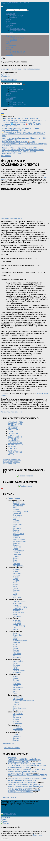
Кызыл (15, 686)
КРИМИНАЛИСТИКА (15, 422)
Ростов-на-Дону (19, 626)
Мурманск (16, 611)
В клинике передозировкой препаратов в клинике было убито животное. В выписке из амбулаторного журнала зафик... (25, 786)
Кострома (16, 581)
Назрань (16, 719)
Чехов (15, 562)
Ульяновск (17, 654)
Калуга (15, 579)
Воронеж (16, 575)
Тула (14, 596)
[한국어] (24, 114)
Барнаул (16, 678)
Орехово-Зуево (19, 539)
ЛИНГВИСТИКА (13, 439)
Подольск (16, 543)
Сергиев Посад (18, 551)
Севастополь (18, 729)
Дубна (15, 507)
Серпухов (16, 552)
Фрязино (16, 558)
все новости (6, 156)
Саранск (16, 650)
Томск (15, 693)
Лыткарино (17, 528)
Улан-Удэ (16, 702)
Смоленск (16, 590)
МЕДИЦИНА (12, 428)
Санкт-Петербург (19, 601)
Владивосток (18, 699)
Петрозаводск (18, 612)
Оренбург (16, 642)
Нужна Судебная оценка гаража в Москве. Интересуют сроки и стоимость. (24, 791)
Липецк (15, 584)
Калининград (18, 609)
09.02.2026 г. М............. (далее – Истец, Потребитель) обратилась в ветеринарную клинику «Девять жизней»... (24, 760)
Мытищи (16, 532)
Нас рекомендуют (17, 16)
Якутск (15, 710)
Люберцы (16, 530)
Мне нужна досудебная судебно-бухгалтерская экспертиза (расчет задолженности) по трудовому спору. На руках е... (26, 771)
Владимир (17, 573)
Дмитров (16, 502)
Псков (15, 614)
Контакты (9, 32)
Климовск (16, 517)
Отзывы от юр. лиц (17, 29)
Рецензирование (9, 464)
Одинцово (17, 537)
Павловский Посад (20, 541)
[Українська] (2, 114)
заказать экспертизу (9, 80)
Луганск (15, 740)
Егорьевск (17, 509)
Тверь (15, 594)
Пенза (15, 644)
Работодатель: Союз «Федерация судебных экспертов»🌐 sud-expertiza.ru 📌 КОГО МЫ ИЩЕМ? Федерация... (24, 122)
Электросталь (18, 566)
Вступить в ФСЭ (9, 797)
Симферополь (18, 731)
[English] (5, 114)
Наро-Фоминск (18, 534)
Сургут (15, 667)
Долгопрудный (19, 504)
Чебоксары (17, 657)
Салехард (16, 665)
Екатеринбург (18, 661)
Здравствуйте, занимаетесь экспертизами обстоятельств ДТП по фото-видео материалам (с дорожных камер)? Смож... (27, 765)
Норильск (16, 689)
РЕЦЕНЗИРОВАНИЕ (15, 452)
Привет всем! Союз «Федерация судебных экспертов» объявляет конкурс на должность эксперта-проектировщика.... (23, 150)
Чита (14, 706)
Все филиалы (8, 743)
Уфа (14, 656)
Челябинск (17, 672)
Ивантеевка (17, 515)
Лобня (15, 526)
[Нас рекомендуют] (25, 476)
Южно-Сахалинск (19, 708)
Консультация (11, 23)
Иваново (16, 577)
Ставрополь (17, 723)
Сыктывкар (17, 616)
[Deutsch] (8, 114)
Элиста (15, 629)
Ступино (16, 556)
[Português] (18, 114)
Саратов (16, 652)
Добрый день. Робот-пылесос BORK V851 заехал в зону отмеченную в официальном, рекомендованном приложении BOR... (27, 780)
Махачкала (17, 717)
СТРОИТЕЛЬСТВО (15, 424)
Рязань (15, 588)
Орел (15, 586)
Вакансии (13, 17)
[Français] (11, 114)
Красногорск (17, 524)
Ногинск (16, 536)
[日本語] (27, 114)
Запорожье (17, 736)
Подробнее (37, 835)
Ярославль (17, 597)
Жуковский (17, 513)
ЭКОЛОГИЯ (12, 446)
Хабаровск (17, 704)
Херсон (15, 734)
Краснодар (17, 624)
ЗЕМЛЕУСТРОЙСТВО (16, 445)
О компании (10, 14)
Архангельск (17, 603)
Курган (15, 663)
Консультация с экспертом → (12, 412)
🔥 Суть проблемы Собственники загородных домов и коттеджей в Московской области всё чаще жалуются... (23, 132)
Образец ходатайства (11, 462)
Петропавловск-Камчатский (23, 701)
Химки (15, 560)
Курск (15, 582)
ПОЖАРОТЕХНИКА (15, 443)
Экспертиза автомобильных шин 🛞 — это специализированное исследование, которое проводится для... (24, 141)
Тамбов (15, 592)
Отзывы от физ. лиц (18, 31)
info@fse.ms (5, 76)
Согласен (5, 839)
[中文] (30, 114)
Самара (15, 648)
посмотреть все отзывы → (11, 218)
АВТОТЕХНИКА (14, 430)
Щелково (16, 564)
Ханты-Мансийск (19, 671)
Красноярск (17, 684)
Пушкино (16, 545)
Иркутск (16, 680)
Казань (15, 637)
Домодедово (18, 506)
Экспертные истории (12, 748)
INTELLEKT (12, 450)
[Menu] (2, 6)
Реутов (15, 549)
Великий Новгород (20, 607)
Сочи (14, 627)
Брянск (15, 571)
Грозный (16, 716)
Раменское (17, 547)
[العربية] (21, 114)
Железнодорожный (20, 511)
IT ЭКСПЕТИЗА (13, 435)
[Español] (14, 114)
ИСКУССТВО (12, 448)
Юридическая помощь (12, 460)
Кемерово (16, 682)
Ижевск (15, 633)
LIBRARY (11, 454)
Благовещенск (18, 697)
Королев (16, 522)
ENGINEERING (13, 426)
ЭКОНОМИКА (13, 433)
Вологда (16, 605)
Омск (15, 691)
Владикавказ (18, 714)
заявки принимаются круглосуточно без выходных (20, 69)
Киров (15, 639)
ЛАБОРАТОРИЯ (14, 441)
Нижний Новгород (20, 641)
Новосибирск (18, 687)
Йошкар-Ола (17, 635)
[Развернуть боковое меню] (2, 488)
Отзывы (9, 27)
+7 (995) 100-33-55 (8, 74)
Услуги (8, 19)
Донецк (16, 738)
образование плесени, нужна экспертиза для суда (27, 775)
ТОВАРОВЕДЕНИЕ (15, 437)
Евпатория (17, 727)
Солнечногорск (19, 554)
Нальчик (16, 721)
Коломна (16, 521)
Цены (8, 21)
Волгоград (17, 622)
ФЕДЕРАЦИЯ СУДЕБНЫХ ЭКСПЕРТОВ (15, 3)
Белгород (16, 569)
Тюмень (16, 669)
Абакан (15, 676)
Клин (14, 519)
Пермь (15, 646)
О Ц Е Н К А (12, 431)
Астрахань (17, 620)
